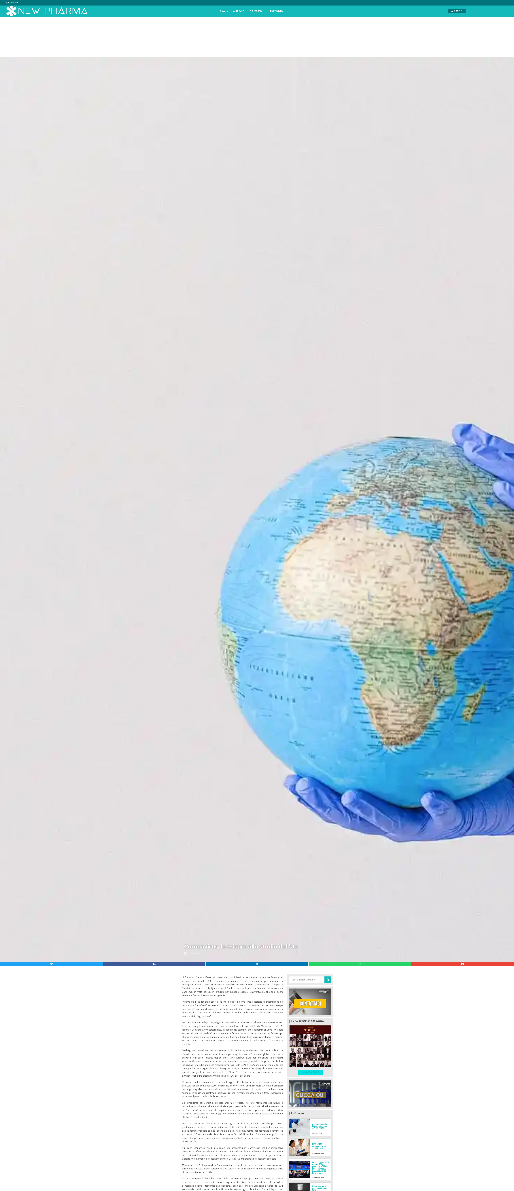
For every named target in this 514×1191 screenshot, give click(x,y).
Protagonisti (257, 11)
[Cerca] (327, 979)
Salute (224, 11)
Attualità (238, 11)
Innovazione (276, 11)
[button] (51, 964)
